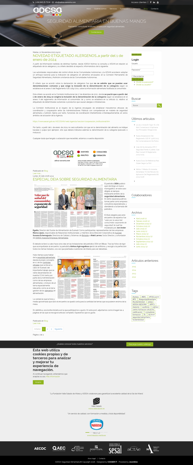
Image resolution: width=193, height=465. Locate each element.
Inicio (89, 9)
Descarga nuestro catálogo (140, 344)
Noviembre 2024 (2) (144, 236)
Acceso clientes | (139, 2)
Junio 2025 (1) (141, 231)
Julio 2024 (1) (141, 244)
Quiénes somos (100, 9)
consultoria (149, 312)
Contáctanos (96, 32)
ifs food (151, 315)
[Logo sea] (152, 448)
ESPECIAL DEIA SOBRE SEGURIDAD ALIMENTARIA (75, 179)
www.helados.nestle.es (96, 435)
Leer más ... (37, 173)
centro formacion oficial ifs (143, 310)
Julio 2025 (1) (141, 229)
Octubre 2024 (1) (143, 239)
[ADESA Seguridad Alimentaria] (47, 12)
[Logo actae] (134, 448)
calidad (155, 307)
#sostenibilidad (139, 302)
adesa (150, 302)
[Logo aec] (59, 448)
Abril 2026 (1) (141, 219)
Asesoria (136, 307)
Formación (124, 9)
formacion (137, 315)
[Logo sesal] (115, 448)
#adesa (136, 297)
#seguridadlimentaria (147, 299)
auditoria (146, 307)
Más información (53, 376)
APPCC (152, 304)
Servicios (113, 9)
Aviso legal (92, 458)
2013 (134, 274)
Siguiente (58, 329)
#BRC (144, 297)
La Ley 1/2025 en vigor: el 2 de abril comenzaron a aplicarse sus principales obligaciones (147, 127)
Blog (146, 9)
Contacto (154, 9)
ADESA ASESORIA (140, 304)
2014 (134, 270)
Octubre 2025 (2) (143, 226)
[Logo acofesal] (96, 448)
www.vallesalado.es (96, 409)
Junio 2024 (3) (142, 247)
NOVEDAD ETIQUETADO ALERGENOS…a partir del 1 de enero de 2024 (78, 58)
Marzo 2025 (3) (142, 234)
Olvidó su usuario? (143, 85)
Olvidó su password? (144, 82)
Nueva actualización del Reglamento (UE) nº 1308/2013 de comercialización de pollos (147, 138)
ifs (145, 315)
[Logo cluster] (77, 448)
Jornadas (136, 9)
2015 (134, 267)
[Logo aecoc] (40, 448)
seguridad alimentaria (141, 317)
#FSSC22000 (154, 297)
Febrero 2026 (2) (143, 221)
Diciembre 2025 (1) (143, 224)
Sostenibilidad (138, 320)
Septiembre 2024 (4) (144, 242)
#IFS (134, 299)
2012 (134, 277)
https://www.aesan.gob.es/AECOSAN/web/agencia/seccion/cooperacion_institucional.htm (71, 121)
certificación (138, 312)
